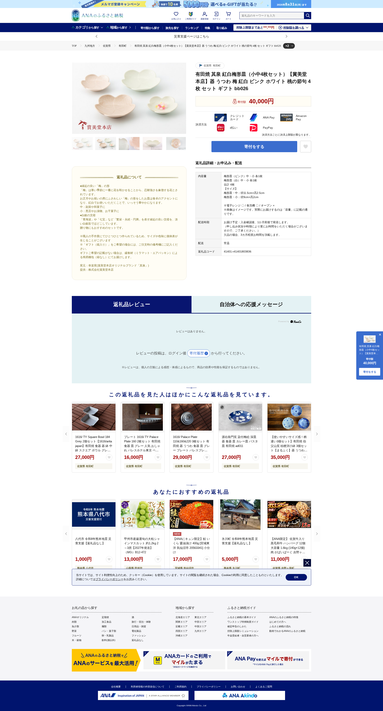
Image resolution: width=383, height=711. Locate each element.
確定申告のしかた (237, 626)
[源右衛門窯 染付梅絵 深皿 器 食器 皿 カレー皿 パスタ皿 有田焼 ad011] (240, 417)
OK (296, 577)
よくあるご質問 (263, 686)
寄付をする (254, 146)
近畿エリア (182, 626)
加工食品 (106, 621)
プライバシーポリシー (209, 686)
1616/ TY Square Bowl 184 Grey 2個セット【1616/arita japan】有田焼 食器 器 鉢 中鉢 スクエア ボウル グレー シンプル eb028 (93, 446)
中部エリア (200, 621)
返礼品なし (138, 640)
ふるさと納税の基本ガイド (241, 617)
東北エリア (200, 617)
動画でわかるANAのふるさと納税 (287, 631)
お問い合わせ (238, 686)
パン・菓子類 (109, 631)
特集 (207, 28)
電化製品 (136, 631)
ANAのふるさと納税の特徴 (283, 617)
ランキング (191, 28)
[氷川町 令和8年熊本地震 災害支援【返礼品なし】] (240, 514)
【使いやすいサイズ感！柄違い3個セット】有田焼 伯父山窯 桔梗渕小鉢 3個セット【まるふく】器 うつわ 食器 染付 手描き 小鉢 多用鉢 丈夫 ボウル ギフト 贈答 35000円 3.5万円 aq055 (289, 450)
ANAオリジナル (80, 617)
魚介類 (75, 626)
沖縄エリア (182, 635)
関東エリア (182, 621)
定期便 (105, 617)
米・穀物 (76, 640)
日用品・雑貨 (139, 626)
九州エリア (200, 631)
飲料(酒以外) (108, 640)
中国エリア (200, 626)
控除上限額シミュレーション (243, 631)
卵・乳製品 (108, 635)
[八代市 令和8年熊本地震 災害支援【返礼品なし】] (93, 514)
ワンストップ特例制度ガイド (243, 621)
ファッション (139, 635)
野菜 (74, 631)
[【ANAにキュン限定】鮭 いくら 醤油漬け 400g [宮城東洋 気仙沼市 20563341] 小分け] (191, 514)
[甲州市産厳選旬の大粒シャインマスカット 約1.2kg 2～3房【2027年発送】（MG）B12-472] (142, 514)
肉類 (74, 621)
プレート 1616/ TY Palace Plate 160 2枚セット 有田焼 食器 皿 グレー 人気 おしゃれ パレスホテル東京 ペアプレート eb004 (142, 446)
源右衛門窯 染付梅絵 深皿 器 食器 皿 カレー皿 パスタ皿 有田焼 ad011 (240, 441)
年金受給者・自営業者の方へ (243, 635)
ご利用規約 (181, 686)
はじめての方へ (277, 621)
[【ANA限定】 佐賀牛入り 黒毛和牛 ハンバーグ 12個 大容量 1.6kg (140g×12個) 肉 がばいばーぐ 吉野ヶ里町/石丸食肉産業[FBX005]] (289, 514)
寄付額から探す (150, 28)
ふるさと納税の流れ (280, 626)
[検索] (307, 15)
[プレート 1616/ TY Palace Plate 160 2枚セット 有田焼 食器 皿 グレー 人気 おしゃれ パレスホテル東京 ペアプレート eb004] (142, 417)
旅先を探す (172, 28)
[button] (97, 36)
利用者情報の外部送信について (147, 686)
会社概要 (116, 686)
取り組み (221, 28)
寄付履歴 (197, 353)
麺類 (104, 626)
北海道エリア (183, 617)
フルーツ (76, 635)
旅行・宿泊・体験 (141, 621)
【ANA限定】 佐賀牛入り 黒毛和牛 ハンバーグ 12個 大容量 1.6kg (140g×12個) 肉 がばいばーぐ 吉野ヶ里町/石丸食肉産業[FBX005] (288, 547)
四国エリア (182, 631)
